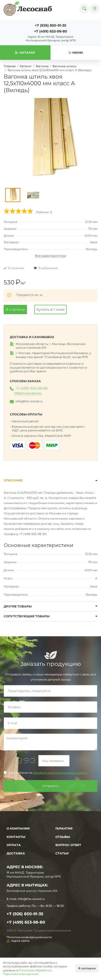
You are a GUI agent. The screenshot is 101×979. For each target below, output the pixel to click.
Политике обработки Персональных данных (27, 972)
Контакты (16, 837)
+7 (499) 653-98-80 (50, 31)
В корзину (15, 309)
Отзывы (62, 837)
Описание (13, 480)
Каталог (26, 66)
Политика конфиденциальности (29, 937)
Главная (10, 66)
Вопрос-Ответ (68, 845)
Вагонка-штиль (64, 66)
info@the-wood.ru (29, 401)
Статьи (62, 853)
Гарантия (64, 828)
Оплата (14, 845)
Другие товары (18, 606)
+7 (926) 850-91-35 (50, 25)
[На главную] (28, 8)
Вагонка (42, 66)
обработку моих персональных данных (60, 772)
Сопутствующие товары (27, 616)
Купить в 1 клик (50, 309)
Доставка (16, 853)
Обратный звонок (28, 393)
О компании (18, 828)
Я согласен (87, 968)
